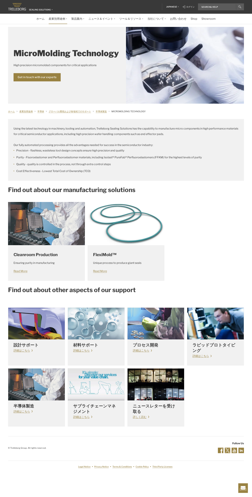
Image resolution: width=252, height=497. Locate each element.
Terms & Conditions (122, 466)
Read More (20, 271)
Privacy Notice (101, 466)
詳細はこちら (22, 350)
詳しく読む (140, 417)
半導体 (40, 111)
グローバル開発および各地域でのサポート (70, 111)
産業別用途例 (26, 111)
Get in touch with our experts (37, 77)
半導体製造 (101, 111)
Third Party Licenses (162, 466)
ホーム (11, 111)
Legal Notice (84, 466)
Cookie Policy (142, 466)
